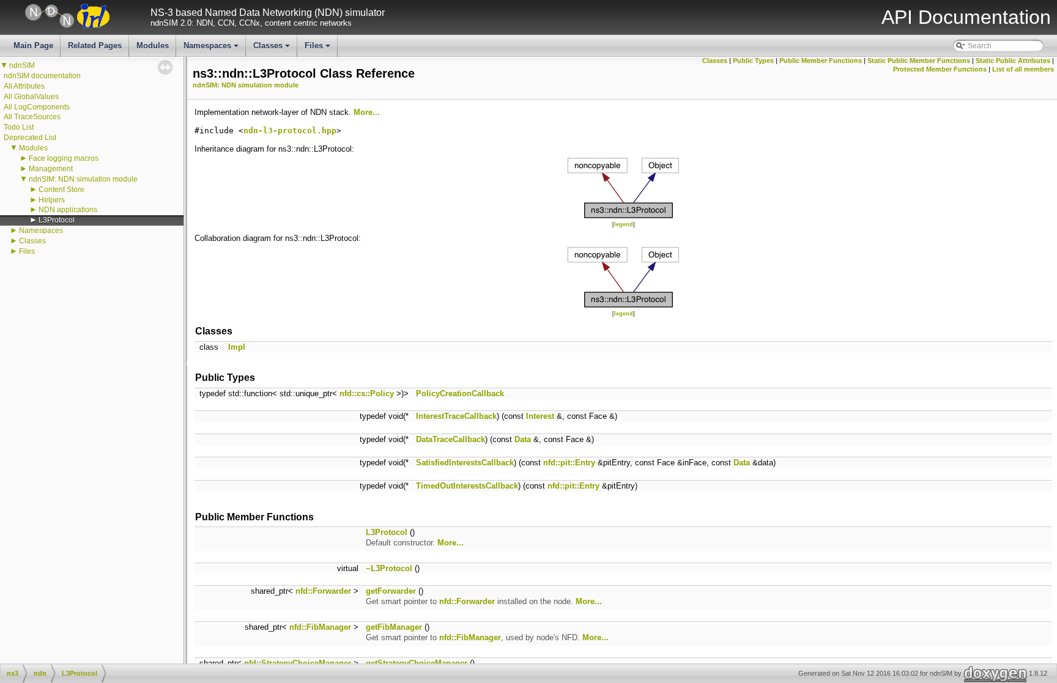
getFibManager (394, 627)
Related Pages (95, 45)
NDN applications (68, 209)
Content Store (61, 189)
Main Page (33, 45)
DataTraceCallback (450, 439)
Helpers (52, 200)
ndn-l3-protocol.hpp (289, 130)
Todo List (19, 127)
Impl (236, 347)
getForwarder (391, 591)
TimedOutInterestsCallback (467, 485)
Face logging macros (63, 158)
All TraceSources (32, 117)
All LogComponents (37, 107)
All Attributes (24, 86)
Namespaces (212, 49)
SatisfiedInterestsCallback (465, 462)
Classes (272, 49)
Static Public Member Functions (918, 60)
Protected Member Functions (940, 69)
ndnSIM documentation (42, 76)
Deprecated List (30, 137)
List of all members (1023, 69)
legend (623, 224)
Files (318, 49)
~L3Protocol (389, 568)
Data (522, 439)
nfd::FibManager (320, 627)
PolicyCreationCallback (460, 393)
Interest (540, 416)
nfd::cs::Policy (366, 393)
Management (51, 168)
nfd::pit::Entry (569, 462)
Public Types (753, 60)
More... (367, 112)
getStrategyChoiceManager (416, 663)
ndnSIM (22, 65)
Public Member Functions (820, 60)
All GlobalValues (31, 96)
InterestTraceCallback (456, 416)
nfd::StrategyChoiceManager (297, 663)
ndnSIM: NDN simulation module (83, 179)
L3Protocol (57, 220)
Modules (152, 45)
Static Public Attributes (1013, 60)
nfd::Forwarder (323, 591)
